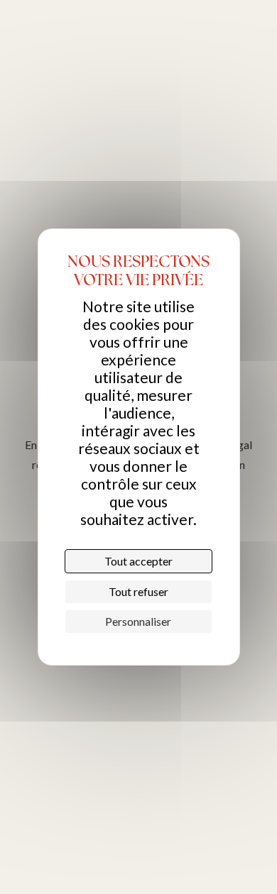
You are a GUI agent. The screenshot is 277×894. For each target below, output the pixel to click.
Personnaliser (138, 621)
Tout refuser (138, 591)
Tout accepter (138, 561)
